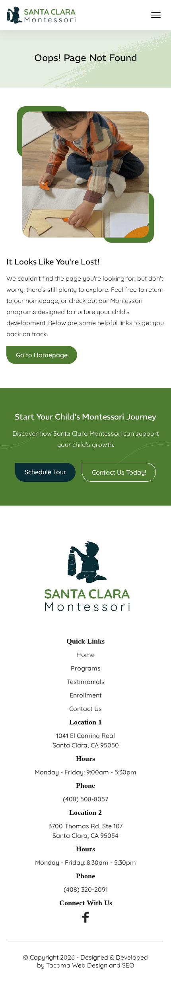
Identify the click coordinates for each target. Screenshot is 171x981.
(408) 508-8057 (85, 799)
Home (85, 655)
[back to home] (41, 14)
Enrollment (86, 695)
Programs (86, 668)
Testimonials (86, 682)
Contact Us (85, 709)
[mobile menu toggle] (156, 15)
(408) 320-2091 (86, 889)
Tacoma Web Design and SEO (90, 965)
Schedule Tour (45, 472)
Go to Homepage (42, 355)
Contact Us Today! (119, 472)
